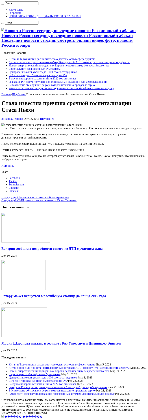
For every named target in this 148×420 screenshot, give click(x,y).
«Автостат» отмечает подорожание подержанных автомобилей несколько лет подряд (61, 88)
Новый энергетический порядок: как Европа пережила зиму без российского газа (59, 65)
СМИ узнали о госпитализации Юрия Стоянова (39, 200)
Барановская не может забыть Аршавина (35, 197)
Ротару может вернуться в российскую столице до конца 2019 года (53, 296)
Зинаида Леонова (12, 118)
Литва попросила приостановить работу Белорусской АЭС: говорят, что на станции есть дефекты (69, 62)
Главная (6, 94)
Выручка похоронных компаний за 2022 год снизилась (42, 78)
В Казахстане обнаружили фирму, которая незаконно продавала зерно (52, 84)
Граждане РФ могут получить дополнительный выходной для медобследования (58, 81)
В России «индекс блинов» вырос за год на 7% (38, 75)
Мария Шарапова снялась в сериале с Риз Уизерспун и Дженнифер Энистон (61, 343)
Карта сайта (16, 9)
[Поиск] (2, 4)
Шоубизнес (19, 94)
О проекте (15, 12)
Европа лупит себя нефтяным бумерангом (34, 68)
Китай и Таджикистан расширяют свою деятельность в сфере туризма (52, 58)
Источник (7, 165)
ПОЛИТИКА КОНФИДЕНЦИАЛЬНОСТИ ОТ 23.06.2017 (45, 16)
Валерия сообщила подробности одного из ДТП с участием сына (52, 248)
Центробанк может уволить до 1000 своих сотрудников (43, 71)
